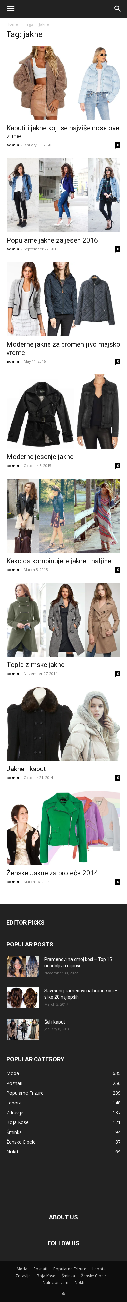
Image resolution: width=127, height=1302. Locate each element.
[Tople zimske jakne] (63, 620)
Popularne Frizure (69, 1269)
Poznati (40, 1269)
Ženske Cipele (94, 1275)
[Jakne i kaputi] (63, 724)
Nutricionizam (55, 1282)
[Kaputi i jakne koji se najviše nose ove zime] (63, 83)
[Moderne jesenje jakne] (63, 411)
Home (12, 24)
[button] (10, 9)
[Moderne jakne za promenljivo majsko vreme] (63, 299)
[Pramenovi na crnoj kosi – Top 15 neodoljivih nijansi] (23, 966)
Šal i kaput (54, 1021)
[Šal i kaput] (23, 1029)
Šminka (68, 1275)
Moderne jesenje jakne (40, 457)
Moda (22, 1269)
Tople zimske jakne (35, 665)
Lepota (99, 1269)
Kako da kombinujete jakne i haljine (59, 561)
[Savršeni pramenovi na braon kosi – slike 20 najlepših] (23, 997)
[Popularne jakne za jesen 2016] (63, 195)
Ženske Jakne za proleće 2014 (52, 873)
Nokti (79, 1282)
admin (13, 144)
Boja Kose (46, 1275)
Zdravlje (23, 1275)
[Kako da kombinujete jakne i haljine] (63, 516)
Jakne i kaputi (27, 769)
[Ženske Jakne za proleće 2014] (63, 828)
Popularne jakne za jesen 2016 (52, 240)
